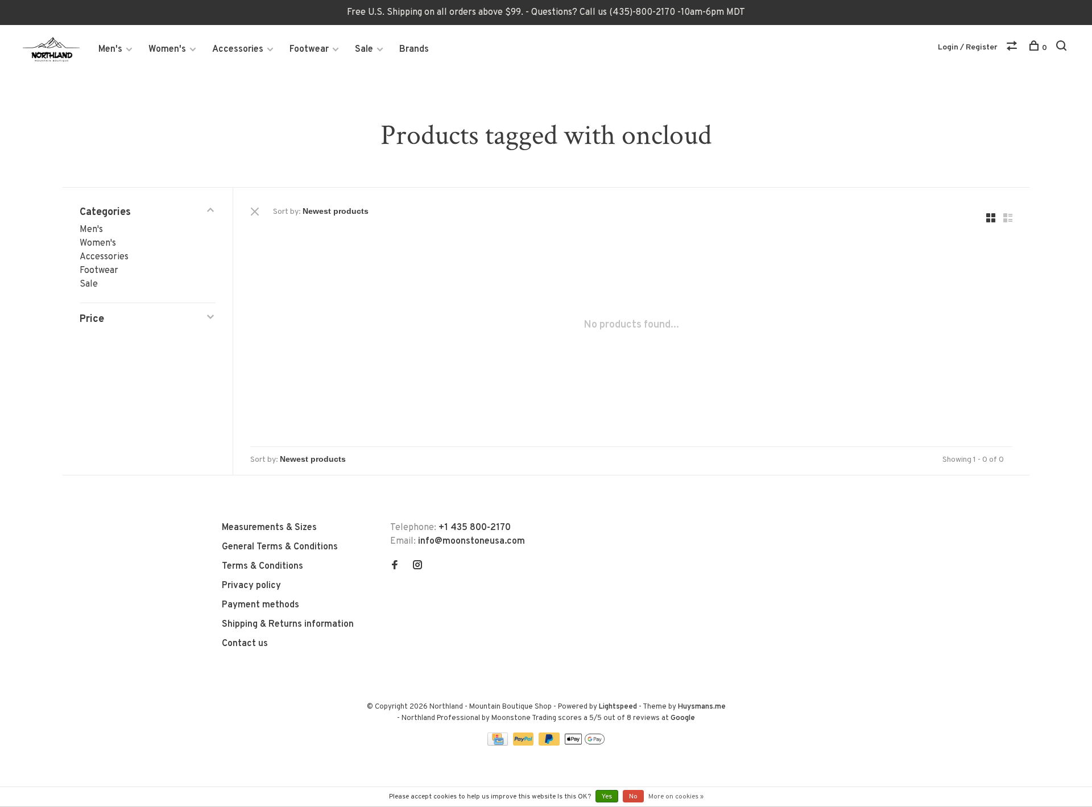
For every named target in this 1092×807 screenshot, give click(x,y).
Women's (167, 49)
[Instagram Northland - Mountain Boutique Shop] (417, 566)
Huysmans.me (702, 706)
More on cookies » (676, 796)
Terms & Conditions (262, 566)
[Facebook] (394, 566)
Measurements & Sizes (269, 527)
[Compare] (1013, 48)
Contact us (245, 643)
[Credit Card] (498, 743)
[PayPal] (524, 743)
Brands (414, 49)
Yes (607, 796)
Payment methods (260, 605)
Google (683, 718)
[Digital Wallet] (585, 743)
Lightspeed (618, 706)
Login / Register (968, 47)
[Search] (1062, 48)
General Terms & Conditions (280, 547)
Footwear (309, 49)
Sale (364, 49)
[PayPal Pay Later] (550, 743)
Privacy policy (251, 585)
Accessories (237, 49)
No (633, 796)
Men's (110, 49)
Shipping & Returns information (288, 624)
